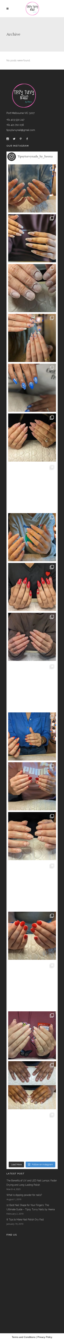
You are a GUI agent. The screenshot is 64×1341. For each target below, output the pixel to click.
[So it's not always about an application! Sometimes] (32, 288)
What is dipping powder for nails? (24, 1195)
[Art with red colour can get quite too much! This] (32, 736)
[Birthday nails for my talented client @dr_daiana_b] (32, 836)
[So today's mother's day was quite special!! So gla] (32, 487)
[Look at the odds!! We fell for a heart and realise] (32, 587)
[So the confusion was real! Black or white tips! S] (32, 1035)
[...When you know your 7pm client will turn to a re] (32, 886)
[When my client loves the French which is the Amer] (32, 188)
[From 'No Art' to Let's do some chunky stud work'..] (32, 687)
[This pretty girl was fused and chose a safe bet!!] (32, 537)
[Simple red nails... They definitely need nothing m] (32, 936)
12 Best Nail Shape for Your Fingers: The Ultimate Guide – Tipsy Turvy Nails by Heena (30, 1207)
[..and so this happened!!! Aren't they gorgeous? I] (32, 637)
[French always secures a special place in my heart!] (32, 238)
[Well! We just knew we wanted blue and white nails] (32, 388)
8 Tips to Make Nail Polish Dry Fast (25, 1219)
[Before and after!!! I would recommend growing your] (32, 1085)
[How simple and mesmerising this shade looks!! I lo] (32, 1135)
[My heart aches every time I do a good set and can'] (32, 986)
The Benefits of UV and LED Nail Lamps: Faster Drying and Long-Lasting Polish (31, 1182)
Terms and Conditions (23, 1337)
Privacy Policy (44, 1337)
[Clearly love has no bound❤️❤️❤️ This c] (32, 786)
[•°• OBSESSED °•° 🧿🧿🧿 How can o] (32, 338)
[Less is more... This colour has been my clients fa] (32, 438)
